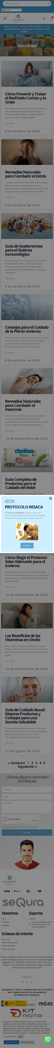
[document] (27, 524)
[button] (50, 498)
